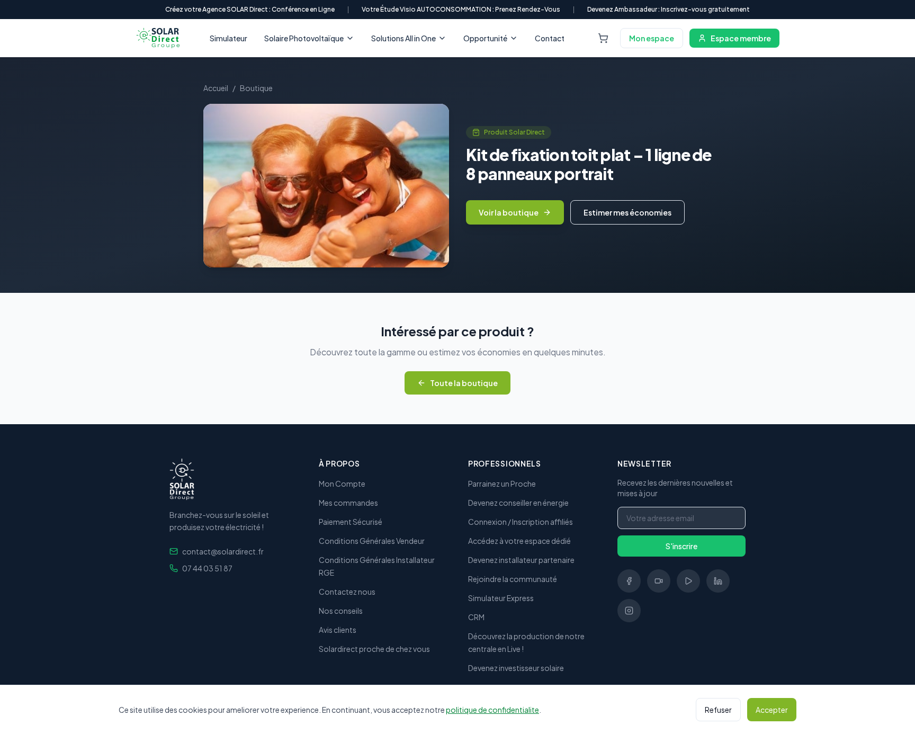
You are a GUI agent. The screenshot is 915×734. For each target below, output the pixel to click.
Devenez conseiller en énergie (518, 502)
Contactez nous (347, 591)
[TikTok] (658, 581)
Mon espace (651, 38)
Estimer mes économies (627, 212)
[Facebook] (629, 581)
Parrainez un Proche (502, 483)
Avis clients (337, 629)
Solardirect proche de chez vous (374, 649)
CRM (476, 617)
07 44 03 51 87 (207, 568)
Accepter (772, 709)
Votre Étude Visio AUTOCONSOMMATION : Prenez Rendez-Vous (461, 9)
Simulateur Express (501, 598)
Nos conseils (341, 610)
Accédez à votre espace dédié (519, 540)
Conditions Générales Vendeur (372, 540)
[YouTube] (688, 581)
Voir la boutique (509, 212)
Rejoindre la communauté (512, 579)
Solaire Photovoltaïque (304, 38)
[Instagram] (629, 610)
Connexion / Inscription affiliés (520, 521)
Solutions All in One (403, 38)
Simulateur (228, 38)
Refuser (718, 709)
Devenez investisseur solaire (516, 668)
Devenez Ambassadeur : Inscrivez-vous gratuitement (668, 9)
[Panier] (603, 38)
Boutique (256, 88)
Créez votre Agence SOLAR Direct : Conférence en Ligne (250, 9)
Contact (549, 38)
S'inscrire (681, 546)
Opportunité (485, 38)
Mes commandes (348, 502)
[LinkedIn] (718, 581)
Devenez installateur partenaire (521, 560)
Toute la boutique (464, 383)
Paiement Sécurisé (350, 521)
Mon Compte (342, 483)
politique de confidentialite (492, 709)
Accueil (215, 88)
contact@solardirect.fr (223, 551)
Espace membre (741, 38)
